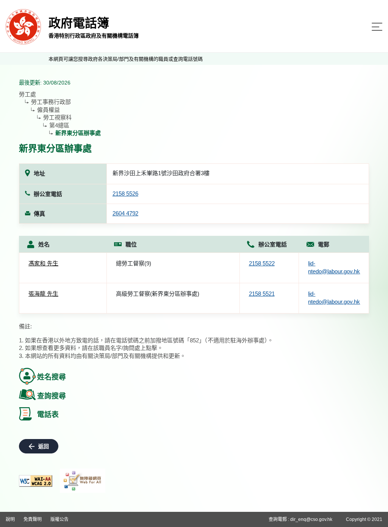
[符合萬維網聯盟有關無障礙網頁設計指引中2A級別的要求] (35, 481)
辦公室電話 (272, 244)
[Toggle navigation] (377, 27)
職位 (131, 244)
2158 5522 (262, 263)
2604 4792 (125, 213)
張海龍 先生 (43, 293)
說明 (10, 519)
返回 (43, 446)
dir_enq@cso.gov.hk (311, 519)
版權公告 (59, 519)
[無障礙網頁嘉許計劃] (82, 481)
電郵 (323, 244)
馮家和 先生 (43, 263)
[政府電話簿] (23, 26)
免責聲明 (32, 519)
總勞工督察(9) (133, 263)
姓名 (44, 244)
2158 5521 (262, 293)
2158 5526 (125, 193)
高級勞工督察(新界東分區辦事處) (157, 293)
